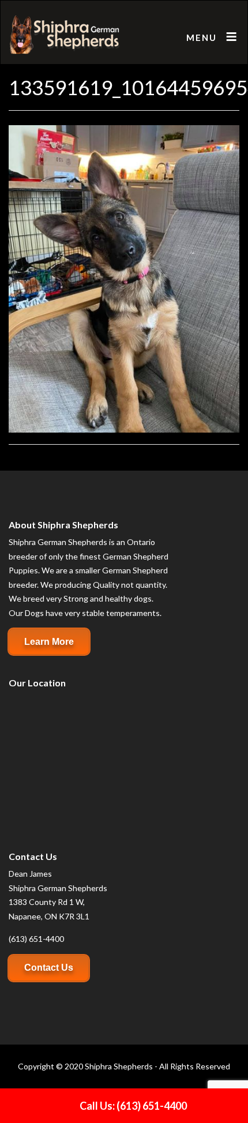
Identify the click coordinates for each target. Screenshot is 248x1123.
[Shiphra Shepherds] (65, 35)
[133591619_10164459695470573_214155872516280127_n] (124, 278)
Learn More (49, 642)
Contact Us (48, 967)
